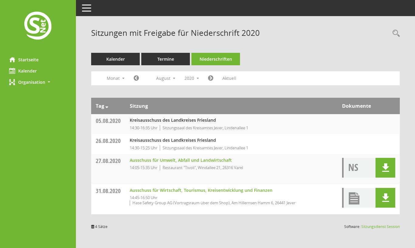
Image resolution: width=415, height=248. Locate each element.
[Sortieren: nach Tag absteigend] (106, 106)
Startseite (28, 60)
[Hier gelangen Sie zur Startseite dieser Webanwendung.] (38, 26)
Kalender (27, 71)
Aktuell (229, 78)
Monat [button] (114, 78)
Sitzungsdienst (380, 226)
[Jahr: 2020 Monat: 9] (211, 78)
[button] (38, 82)
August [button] (164, 78)
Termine (165, 59)
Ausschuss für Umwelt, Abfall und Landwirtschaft (181, 160)
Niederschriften (216, 59)
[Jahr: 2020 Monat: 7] (136, 78)
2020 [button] (189, 78)
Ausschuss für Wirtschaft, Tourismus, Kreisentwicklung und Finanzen (201, 190)
